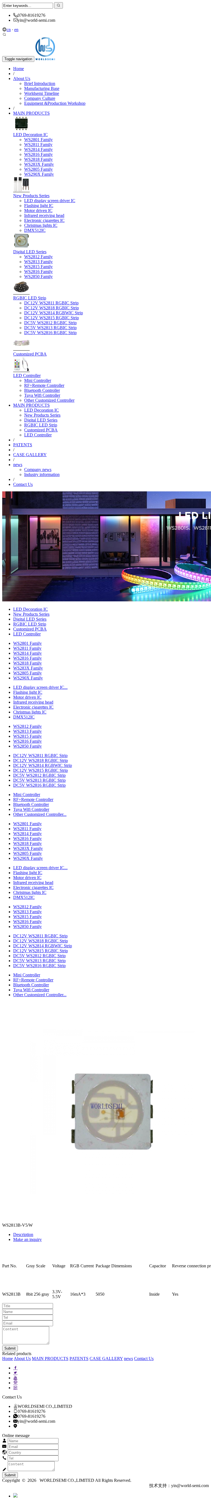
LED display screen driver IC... (40, 687)
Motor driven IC (38, 210)
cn (9, 29)
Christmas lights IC (40, 225)
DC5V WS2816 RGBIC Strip (50, 332)
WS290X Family (39, 174)
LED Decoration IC (30, 134)
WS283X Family (39, 164)
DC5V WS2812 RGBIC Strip (50, 322)
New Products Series (31, 195)
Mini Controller (37, 380)
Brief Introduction (39, 83)
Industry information (42, 474)
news (17, 464)
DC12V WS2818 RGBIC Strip (51, 307)
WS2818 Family (38, 159)
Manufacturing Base (41, 88)
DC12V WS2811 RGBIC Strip (51, 303)
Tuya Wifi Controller (42, 395)
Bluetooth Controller (42, 390)
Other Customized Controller (49, 400)
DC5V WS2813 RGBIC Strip (50, 327)
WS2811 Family (38, 144)
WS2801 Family (38, 139)
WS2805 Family (38, 169)
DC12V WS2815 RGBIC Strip (51, 317)
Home (18, 68)
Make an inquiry (27, 1239)
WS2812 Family (38, 256)
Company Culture (39, 98)
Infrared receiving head (44, 215)
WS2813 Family (38, 261)
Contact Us (23, 484)
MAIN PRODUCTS (31, 113)
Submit (10, 1475)
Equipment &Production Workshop (54, 103)
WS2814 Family (38, 149)
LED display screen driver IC (49, 200)
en (16, 29)
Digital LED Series (29, 251)
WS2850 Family (38, 276)
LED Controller (27, 375)
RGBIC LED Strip (29, 298)
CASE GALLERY (30, 454)
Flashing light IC (38, 205)
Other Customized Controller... (39, 814)
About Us (21, 78)
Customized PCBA (30, 354)
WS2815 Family (38, 266)
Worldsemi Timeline (41, 93)
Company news (37, 469)
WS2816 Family (38, 154)
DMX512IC (35, 230)
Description (23, 1234)
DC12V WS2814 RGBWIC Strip (53, 312)
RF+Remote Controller (44, 385)
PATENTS (22, 444)
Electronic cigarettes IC (44, 220)
